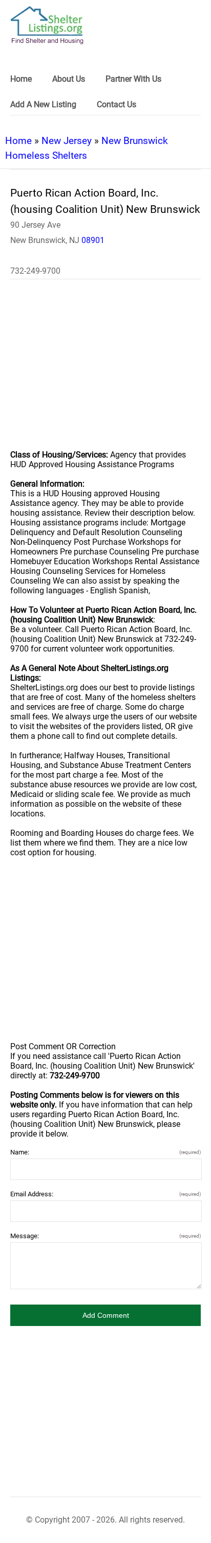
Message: (105, 1236)
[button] (105, 1315)
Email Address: (105, 1194)
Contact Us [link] (116, 104)
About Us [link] (68, 79)
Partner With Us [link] (133, 79)
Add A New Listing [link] (43, 104)
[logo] (47, 25)
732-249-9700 (35, 271)
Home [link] (21, 79)
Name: (105, 1152)
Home (18, 141)
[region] (105, 371)
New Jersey (66, 141)
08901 (92, 240)
